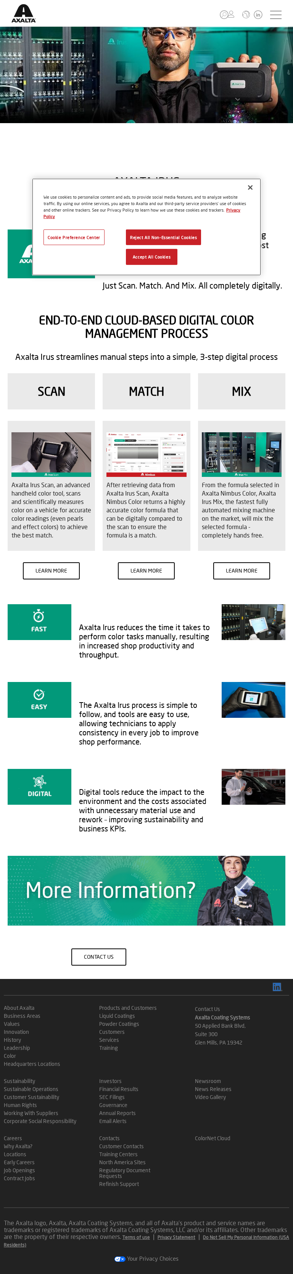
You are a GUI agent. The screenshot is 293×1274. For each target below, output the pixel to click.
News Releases (213, 1089)
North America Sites (122, 1162)
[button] (224, 14)
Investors (110, 1081)
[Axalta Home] (27, 19)
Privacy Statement (176, 1237)
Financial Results (118, 1089)
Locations (15, 1154)
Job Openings (19, 1170)
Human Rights (20, 1105)
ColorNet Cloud (212, 1138)
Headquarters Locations (32, 1064)
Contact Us (207, 1009)
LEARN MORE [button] (51, 570)
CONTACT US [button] (99, 956)
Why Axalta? (18, 1146)
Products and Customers (128, 1008)
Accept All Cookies (152, 256)
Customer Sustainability (31, 1097)
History (12, 1040)
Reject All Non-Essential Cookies (163, 236)
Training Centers (118, 1154)
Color (10, 1056)
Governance (113, 1105)
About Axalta (19, 1008)
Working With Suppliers (31, 1113)
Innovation (16, 1032)
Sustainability (19, 1081)
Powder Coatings (119, 1024)
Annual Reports (117, 1113)
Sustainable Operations (31, 1089)
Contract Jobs (19, 1178)
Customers (112, 1032)
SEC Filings (112, 1097)
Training (108, 1048)
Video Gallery (210, 1097)
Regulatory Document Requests (124, 1173)
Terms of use (136, 1237)
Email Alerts (113, 1121)
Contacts (109, 1138)
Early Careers (19, 1162)
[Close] (250, 187)
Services (109, 1040)
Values (12, 1024)
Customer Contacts (121, 1146)
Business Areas (22, 1016)
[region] (146, 227)
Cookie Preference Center (74, 236)
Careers (13, 1138)
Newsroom (208, 1081)
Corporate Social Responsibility (40, 1121)
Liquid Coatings (117, 1016)
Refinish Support (119, 1184)
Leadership (17, 1048)
